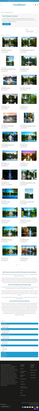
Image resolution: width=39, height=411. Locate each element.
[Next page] (22, 265)
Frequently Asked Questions (23, 372)
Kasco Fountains (4, 323)
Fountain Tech (4, 349)
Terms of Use (31, 405)
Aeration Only (32, 372)
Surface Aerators (5, 341)
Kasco (3, 350)
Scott (3, 347)
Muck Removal (3, 352)
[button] (1, 5)
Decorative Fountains (5, 325)
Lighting (2, 345)
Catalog (21, 390)
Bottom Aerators (5, 343)
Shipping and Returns (22, 376)
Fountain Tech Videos (5, 338)
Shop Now (22, 366)
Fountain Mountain (30, 402)
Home (2, 12)
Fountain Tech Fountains (5, 334)
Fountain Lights (33, 377)
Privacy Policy (36, 405)
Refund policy (3, 356)
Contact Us (22, 381)
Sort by (27, 29)
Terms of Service (4, 354)
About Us (22, 368)
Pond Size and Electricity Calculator (24, 387)
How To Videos (23, 395)
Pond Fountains (33, 375)
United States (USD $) (5, 406)
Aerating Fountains (5, 327)
